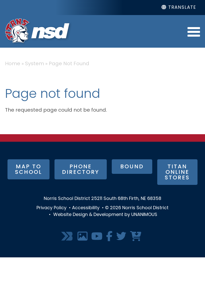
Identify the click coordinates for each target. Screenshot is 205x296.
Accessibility (86, 208)
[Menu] (194, 31)
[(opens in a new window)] (67, 236)
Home (12, 63)
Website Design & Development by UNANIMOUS (105, 215)
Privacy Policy (51, 208)
